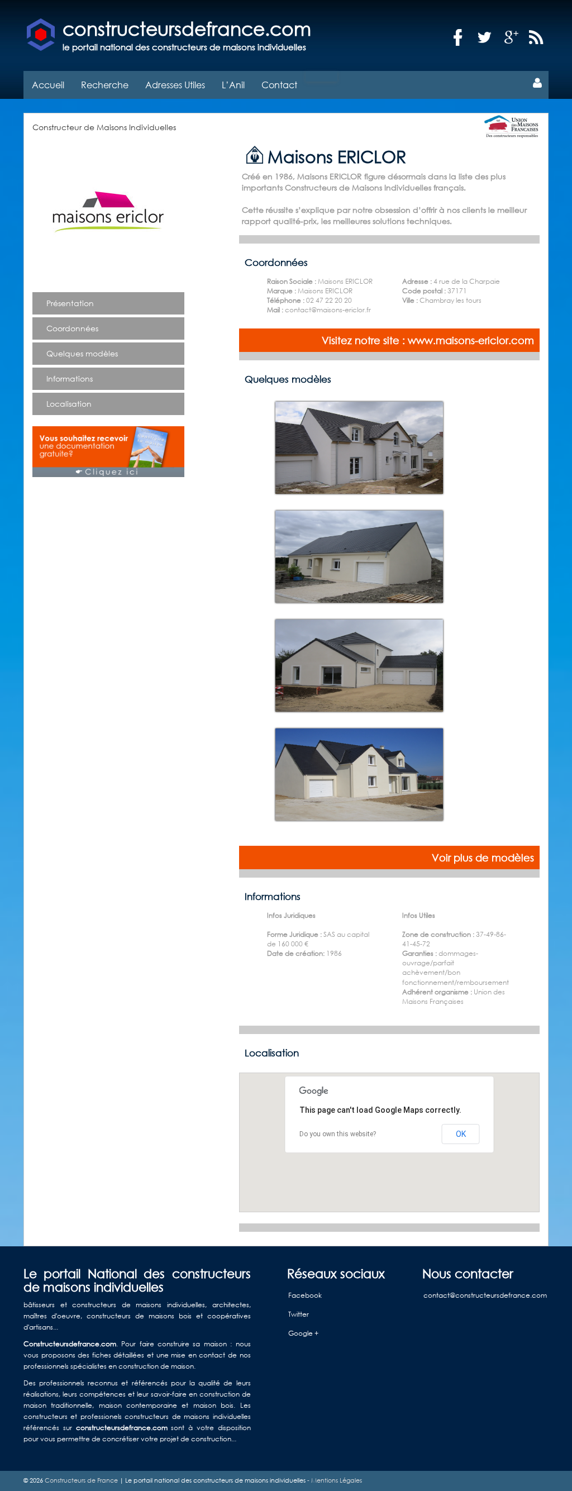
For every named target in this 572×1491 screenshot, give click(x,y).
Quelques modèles (82, 353)
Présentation (70, 303)
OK (461, 1134)
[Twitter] (485, 37)
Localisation (69, 403)
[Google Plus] (511, 37)
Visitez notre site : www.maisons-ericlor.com (428, 340)
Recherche (104, 84)
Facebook (305, 1295)
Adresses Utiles (175, 84)
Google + (303, 1333)
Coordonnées (72, 328)
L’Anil (233, 84)
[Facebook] (458, 37)
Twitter (298, 1314)
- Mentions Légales (334, 1480)
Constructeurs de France (81, 1480)
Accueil (48, 84)
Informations (69, 378)
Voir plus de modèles (483, 857)
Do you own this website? (337, 1134)
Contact (279, 84)
